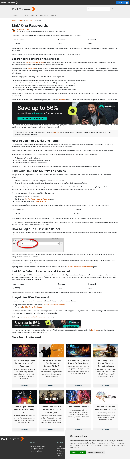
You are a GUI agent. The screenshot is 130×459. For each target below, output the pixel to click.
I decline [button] (81, 452)
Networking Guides (36, 451)
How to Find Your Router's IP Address (80, 267)
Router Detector (40, 201)
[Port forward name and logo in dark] (23, 9)
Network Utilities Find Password (54, 305)
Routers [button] (15, 15)
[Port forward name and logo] (9, 2)
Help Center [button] (44, 15)
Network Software (63, 449)
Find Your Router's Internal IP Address (37, 199)
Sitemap (59, 2)
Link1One (29, 21)
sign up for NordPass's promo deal (33, 317)
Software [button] (34, 15)
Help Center (51, 2)
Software (42, 2)
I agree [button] (73, 452)
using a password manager (35, 62)
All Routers (61, 451)
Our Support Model (36, 449)
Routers (26, 2)
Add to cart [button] (122, 2)
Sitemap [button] (54, 15)
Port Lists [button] (24, 15)
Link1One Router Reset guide (32, 307)
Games (59, 455)
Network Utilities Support (38, 446)
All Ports (60, 453)
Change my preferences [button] (95, 452)
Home (14, 21)
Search (114, 9)
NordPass (31, 68)
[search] (64, 2)
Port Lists (33, 2)
